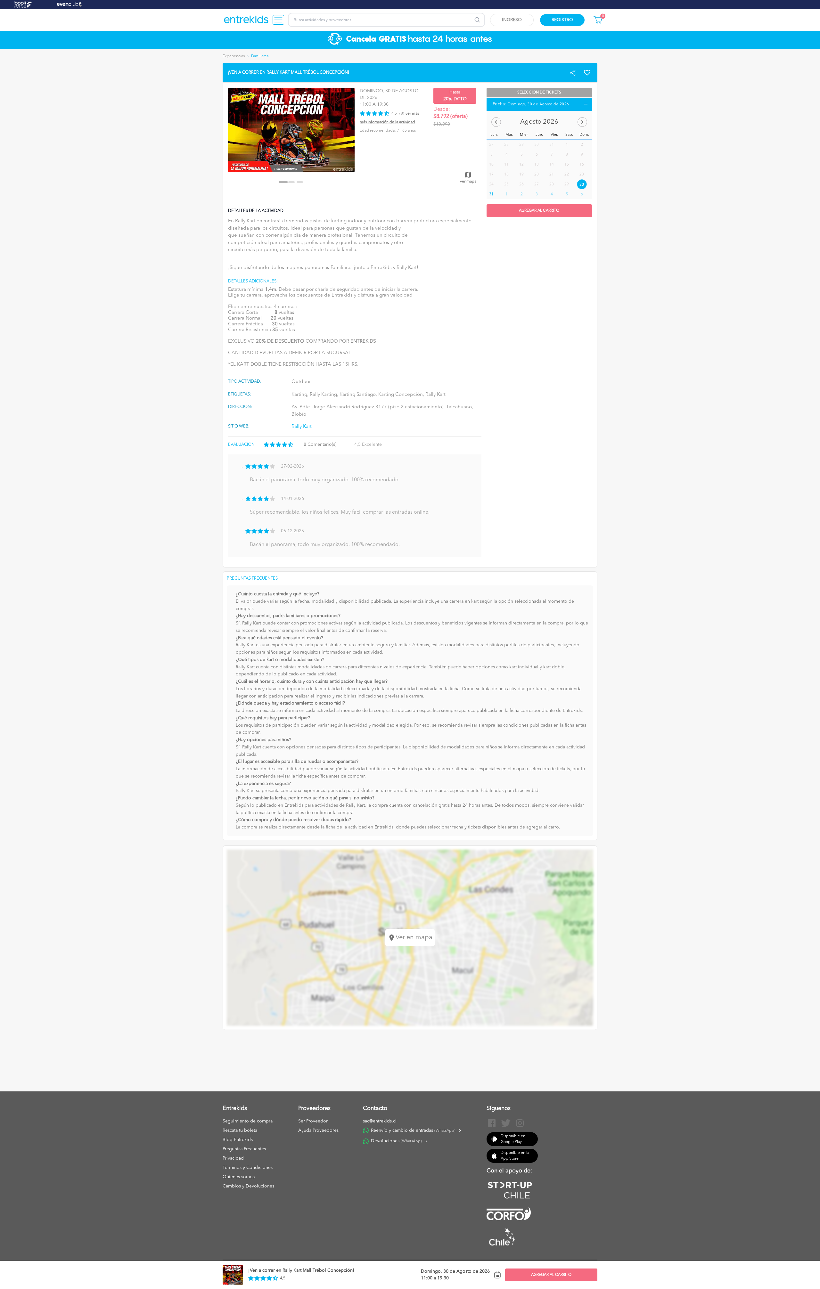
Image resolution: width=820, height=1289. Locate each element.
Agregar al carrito (551, 1275)
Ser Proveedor (313, 1121)
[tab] (283, 182)
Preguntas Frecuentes (244, 1149)
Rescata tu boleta (240, 1130)
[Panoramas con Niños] (246, 20)
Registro (562, 20)
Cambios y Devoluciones (248, 1186)
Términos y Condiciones (248, 1167)
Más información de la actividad (387, 122)
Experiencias (234, 56)
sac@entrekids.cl (380, 1121)
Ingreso (512, 20)
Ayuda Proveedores (318, 1130)
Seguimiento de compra (248, 1121)
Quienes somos (239, 1177)
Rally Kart (301, 426)
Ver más (412, 114)
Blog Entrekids (238, 1140)
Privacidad (233, 1158)
